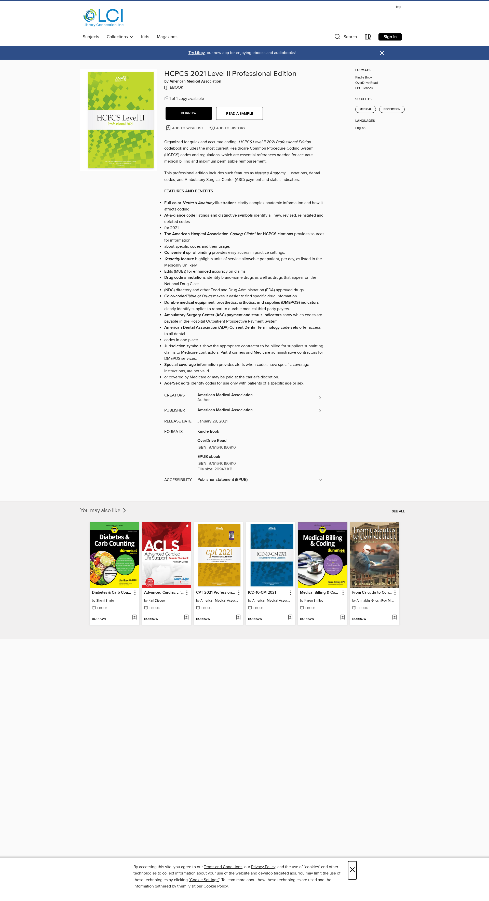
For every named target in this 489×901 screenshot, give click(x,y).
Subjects (91, 37)
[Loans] (368, 38)
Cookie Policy (215, 886)
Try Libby (196, 53)
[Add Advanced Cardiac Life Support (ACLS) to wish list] (186, 617)
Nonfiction (392, 109)
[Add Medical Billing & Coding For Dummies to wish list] (342, 617)
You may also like (101, 510)
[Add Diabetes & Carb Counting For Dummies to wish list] (134, 617)
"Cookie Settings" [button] (204, 879)
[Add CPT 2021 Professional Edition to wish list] (238, 617)
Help (398, 7)
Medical (366, 109)
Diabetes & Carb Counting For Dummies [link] (112, 592)
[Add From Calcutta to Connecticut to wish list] (394, 617)
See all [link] (398, 511)
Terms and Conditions (223, 866)
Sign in (390, 37)
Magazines (167, 37)
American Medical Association (195, 81)
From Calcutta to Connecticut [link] (372, 592)
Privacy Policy (263, 866)
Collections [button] (118, 37)
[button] (345, 38)
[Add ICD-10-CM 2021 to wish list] (290, 617)
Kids (145, 37)
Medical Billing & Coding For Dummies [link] (320, 592)
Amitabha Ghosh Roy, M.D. (375, 601)
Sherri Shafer (105, 601)
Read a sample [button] (239, 113)
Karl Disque (156, 601)
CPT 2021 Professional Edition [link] (216, 592)
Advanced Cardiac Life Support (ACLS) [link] (164, 592)
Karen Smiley (313, 601)
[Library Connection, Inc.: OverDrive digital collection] (104, 17)
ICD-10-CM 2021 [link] (262, 592)
